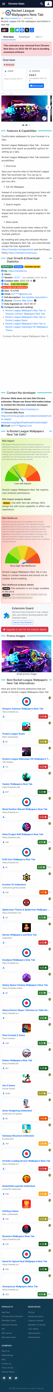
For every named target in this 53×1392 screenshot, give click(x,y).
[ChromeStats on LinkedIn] (4, 1378)
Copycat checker (35, 1320)
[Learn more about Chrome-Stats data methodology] (35, 300)
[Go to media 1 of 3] (23, 125)
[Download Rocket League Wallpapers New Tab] (38, 78)
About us (5, 1351)
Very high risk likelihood (14, 287)
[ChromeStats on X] (16, 1378)
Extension (28, 18)
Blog (3, 1359)
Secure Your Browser (22, 622)
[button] (3, 3)
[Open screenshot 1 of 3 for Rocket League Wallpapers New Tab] (24, 107)
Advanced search (35, 1316)
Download (24, 36)
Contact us (6, 1363)
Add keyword (34, 1337)
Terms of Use (7, 1368)
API (3, 1329)
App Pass (6, 1312)
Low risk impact (19, 284)
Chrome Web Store (23, 300)
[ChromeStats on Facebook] (10, 1378)
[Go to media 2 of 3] (26, 125)
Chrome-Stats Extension (12, 1316)
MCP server (7, 1333)
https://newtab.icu (12, 18)
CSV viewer (33, 1329)
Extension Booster (9, 1325)
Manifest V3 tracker (37, 1325)
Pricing (31, 1312)
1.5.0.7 (17, 277)
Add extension (34, 1333)
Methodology (7, 1355)
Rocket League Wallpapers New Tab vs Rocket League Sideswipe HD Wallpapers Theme (26, 327)
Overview (8, 36)
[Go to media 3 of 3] (29, 125)
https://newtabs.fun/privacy (23, 252)
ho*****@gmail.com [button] (21, 294)
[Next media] (48, 107)
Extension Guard (9, 1320)
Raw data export (9, 1337)
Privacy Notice (8, 1372)
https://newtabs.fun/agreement (17, 249)
